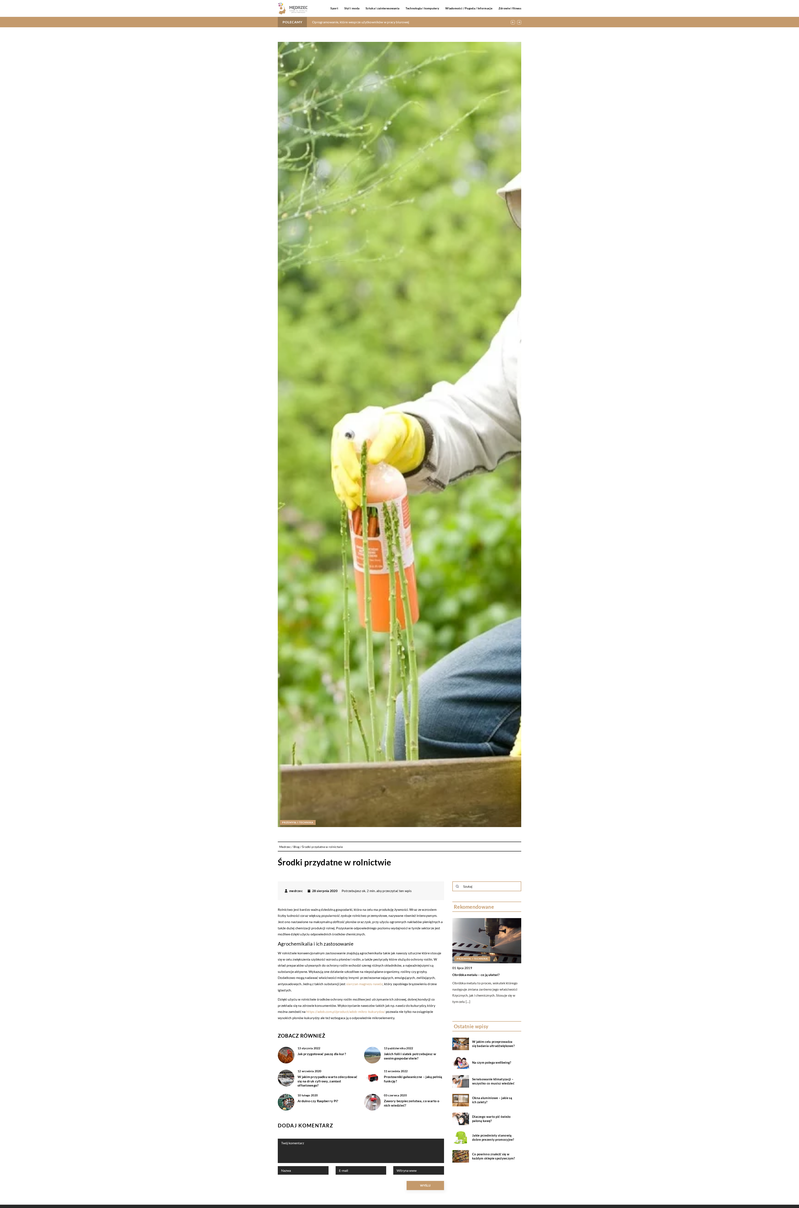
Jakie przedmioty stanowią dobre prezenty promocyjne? (493, 1138)
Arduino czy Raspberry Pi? (318, 1101)
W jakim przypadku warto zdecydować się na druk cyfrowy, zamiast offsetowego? (327, 1081)
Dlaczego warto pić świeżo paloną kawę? (491, 1119)
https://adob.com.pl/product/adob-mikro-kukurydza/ (345, 1011)
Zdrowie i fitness (510, 8)
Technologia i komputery (422, 8)
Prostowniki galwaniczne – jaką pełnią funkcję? (413, 1079)
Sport (334, 8)
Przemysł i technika (297, 822)
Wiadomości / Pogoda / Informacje (468, 8)
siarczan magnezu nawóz (364, 984)
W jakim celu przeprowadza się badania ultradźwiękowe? (354, 22)
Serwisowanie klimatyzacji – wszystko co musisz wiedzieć (493, 1081)
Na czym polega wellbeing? (491, 1062)
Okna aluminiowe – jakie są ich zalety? (492, 1100)
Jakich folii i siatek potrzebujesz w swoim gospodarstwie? (410, 1056)
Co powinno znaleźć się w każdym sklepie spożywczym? (493, 1156)
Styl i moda (351, 8)
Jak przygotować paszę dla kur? (322, 1054)
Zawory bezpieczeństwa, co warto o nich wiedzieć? (411, 1103)
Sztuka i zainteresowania (382, 8)
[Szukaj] (457, 886)
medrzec (296, 890)
